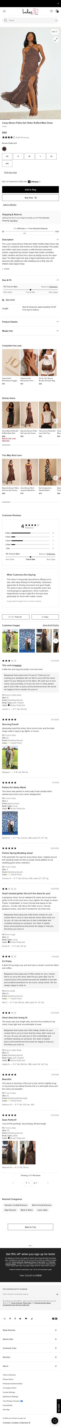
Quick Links (8, 1339)
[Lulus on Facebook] (15, 1318)
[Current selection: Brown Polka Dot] (4, 149)
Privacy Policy (41, 1262)
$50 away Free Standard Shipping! (31, 229)
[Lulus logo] (30, 11)
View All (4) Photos (51, 625)
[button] (54, 32)
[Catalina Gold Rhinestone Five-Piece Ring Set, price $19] (29, 362)
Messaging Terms (30, 1262)
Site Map (6, 1410)
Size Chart (10, 300)
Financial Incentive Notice (42, 1303)
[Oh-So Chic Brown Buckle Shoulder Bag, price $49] (48, 362)
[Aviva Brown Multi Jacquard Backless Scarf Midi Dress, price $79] (29, 472)
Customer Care (9, 1348)
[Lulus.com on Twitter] (20, 1318)
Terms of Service (17, 1262)
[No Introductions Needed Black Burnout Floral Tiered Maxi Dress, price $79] (48, 472)
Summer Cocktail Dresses (16, 1205)
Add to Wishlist (9, 205)
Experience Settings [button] (10, 1397)
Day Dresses (10, 1210)
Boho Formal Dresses (41, 1205)
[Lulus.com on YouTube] (26, 1318)
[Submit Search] (56, 20)
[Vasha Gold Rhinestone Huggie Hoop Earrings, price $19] (11, 362)
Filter (46, 617)
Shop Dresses (9, 1330)
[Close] (59, 1400)
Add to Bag (30, 189)
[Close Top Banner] (58, 3)
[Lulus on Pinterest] (10, 1318)
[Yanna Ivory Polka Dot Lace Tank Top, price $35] (48, 415)
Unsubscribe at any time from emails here (16, 1305)
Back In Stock (27, 1210)
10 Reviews (53, 287)
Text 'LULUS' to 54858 (31, 1276)
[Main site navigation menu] (4, 11)
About (5, 1366)
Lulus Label (42, 1210)
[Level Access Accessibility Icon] (54, 1318)
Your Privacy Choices (11, 1401)
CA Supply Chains (9, 1388)
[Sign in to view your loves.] (51, 11)
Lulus (4, 126)
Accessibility (7, 1405)
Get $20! (59, 1408)
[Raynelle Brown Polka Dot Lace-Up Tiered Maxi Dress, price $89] (29, 415)
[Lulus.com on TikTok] (32, 1318)
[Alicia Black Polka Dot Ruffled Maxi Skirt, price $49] (11, 415)
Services (6, 1357)
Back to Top (30, 1227)
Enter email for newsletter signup (15, 1294)
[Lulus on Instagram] (5, 1318)
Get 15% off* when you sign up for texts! (30, 1254)
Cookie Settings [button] (9, 1392)
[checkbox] (30, 533)
